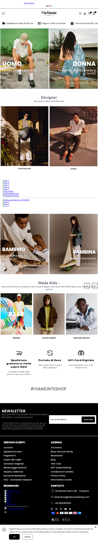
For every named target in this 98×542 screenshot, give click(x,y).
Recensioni (56, 455)
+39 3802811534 (62, 503)
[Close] (95, 527)
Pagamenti (10, 455)
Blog (53, 459)
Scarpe (9, 82)
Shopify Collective (13, 471)
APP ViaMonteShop (61, 467)
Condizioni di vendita (62, 471)
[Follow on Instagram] (56, 508)
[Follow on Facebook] (52, 508)
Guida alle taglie (12, 459)
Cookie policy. (84, 532)
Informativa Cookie (61, 479)
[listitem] (19, 363)
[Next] (94, 285)
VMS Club (56, 463)
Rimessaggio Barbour (15, 467)
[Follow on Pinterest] (61, 508)
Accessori (26, 82)
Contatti (8, 447)
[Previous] (87, 285)
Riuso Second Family (62, 451)
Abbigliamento (15, 78)
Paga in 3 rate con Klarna (54, 23)
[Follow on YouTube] (65, 508)
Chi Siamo (56, 447)
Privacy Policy (58, 475)
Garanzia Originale (14, 463)
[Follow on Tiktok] (70, 508)
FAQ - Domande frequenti (18, 479)
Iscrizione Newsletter (15, 475)
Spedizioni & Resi (13, 451)
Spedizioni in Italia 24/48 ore (19, 23)
